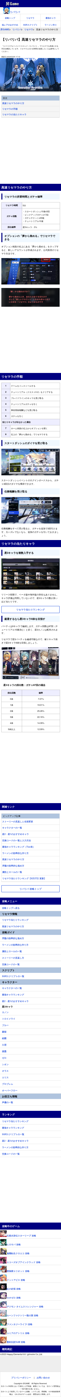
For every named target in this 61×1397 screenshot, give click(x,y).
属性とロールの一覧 (12, 872)
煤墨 (4, 1051)
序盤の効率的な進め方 (13, 865)
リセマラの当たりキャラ (14, 114)
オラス (5, 1070)
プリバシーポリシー (21, 1377)
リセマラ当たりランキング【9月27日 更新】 (24, 878)
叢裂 (4, 1031)
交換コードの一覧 (11, 964)
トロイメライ (8, 1018)
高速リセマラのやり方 (13, 103)
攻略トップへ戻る (11, 907)
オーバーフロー (9, 1090)
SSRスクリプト (30, 24)
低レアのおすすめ (10, 24)
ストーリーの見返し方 (13, 957)
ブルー (5, 1025)
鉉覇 (4, 1038)
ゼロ (4, 1057)
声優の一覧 (7, 1102)
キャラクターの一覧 (12, 827)
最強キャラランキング (13, 994)
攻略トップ (10, 17)
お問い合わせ (43, 1377)
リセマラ (30, 17)
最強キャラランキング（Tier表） (18, 846)
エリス (5, 1077)
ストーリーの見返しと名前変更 (17, 821)
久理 (4, 1044)
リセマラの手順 (10, 108)
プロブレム (7, 1083)
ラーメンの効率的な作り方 (15, 853)
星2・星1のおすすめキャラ (15, 834)
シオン (5, 1064)
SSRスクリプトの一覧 (13, 976)
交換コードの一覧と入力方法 (16, 840)
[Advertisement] (30, 151)
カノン (5, 1011)
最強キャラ (51, 17)
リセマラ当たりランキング (15, 919)
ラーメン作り (51, 24)
